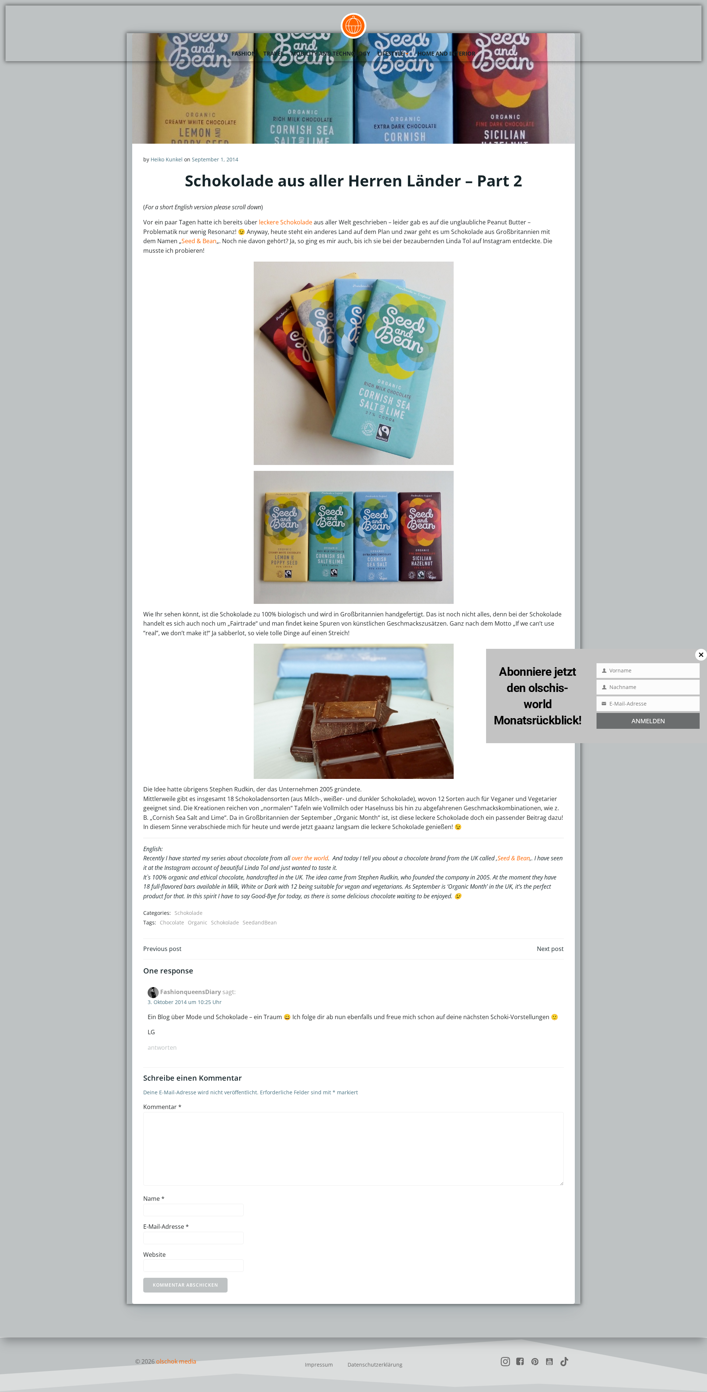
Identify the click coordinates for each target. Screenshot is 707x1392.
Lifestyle (390, 53)
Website (154, 1255)
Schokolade (189, 912)
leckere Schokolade (285, 222)
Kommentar (162, 1107)
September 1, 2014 (215, 159)
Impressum (319, 1364)
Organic (197, 922)
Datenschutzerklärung (375, 1364)
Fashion (244, 53)
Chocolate (172, 922)
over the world (310, 858)
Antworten (162, 1047)
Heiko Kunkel (167, 159)
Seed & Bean (199, 241)
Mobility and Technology (330, 53)
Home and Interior (446, 53)
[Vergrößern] (444, 271)
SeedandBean (260, 922)
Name (154, 1199)
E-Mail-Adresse (166, 1227)
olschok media (176, 1361)
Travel (273, 53)
